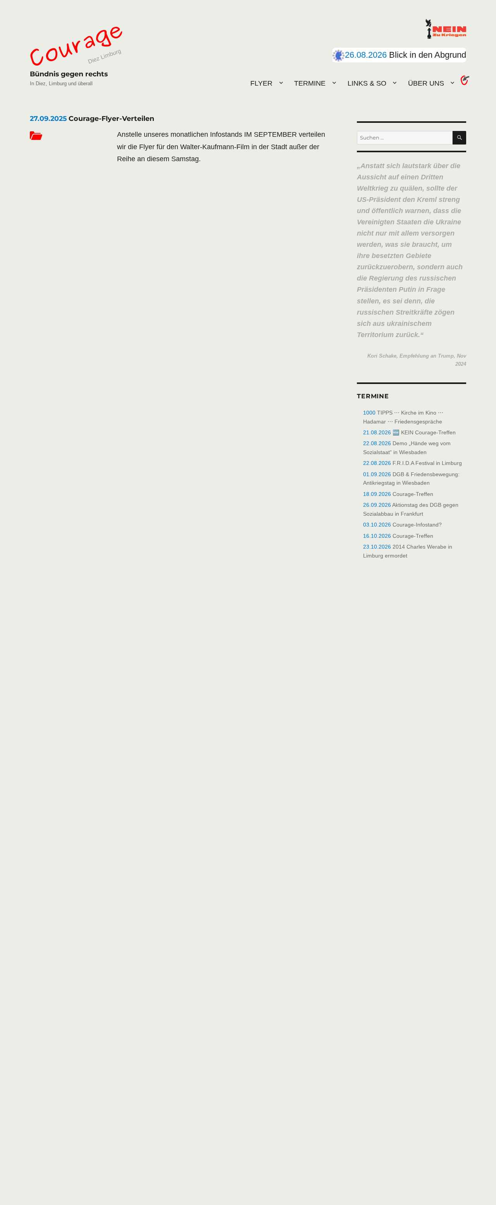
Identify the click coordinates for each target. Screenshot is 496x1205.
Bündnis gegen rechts (69, 74)
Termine (310, 83)
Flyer (261, 83)
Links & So (367, 83)
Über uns (426, 83)
